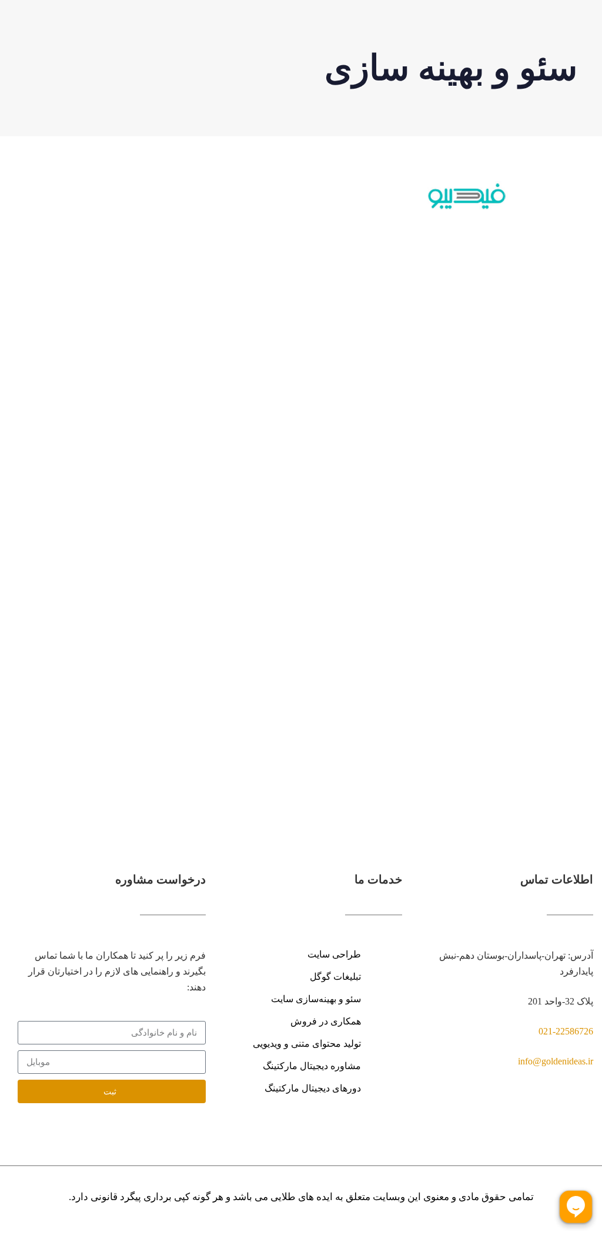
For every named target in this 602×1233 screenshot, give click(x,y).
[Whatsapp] (540, 1114)
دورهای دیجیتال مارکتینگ (313, 1088)
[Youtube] (516, 1114)
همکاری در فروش (325, 1021)
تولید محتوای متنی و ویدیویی (307, 1044)
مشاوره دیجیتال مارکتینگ (312, 1066)
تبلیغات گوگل (335, 977)
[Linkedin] (587, 1114)
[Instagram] (564, 1114)
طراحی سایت (334, 954)
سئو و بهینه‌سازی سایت (316, 999)
